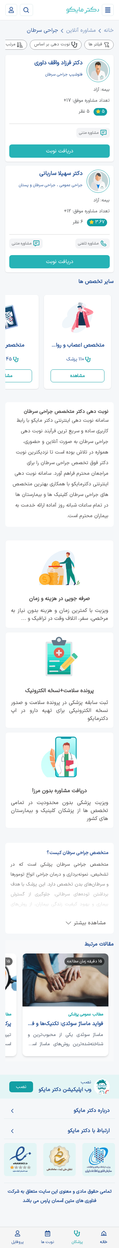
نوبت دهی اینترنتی (75, 420)
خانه (109, 30)
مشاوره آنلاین (81, 30)
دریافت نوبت (59, 151)
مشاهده (77, 375)
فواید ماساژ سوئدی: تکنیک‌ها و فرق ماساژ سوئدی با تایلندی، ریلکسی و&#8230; (65, 1024)
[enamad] (20, 1159)
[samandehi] (59, 1159)
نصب (21, 1086)
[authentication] (11, 10)
